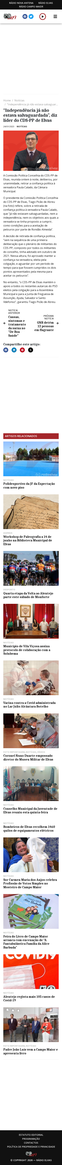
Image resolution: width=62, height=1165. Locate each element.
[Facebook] (24, 16)
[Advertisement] (31, 59)
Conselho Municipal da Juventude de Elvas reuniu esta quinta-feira (30, 810)
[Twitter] (31, 16)
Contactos (31, 1142)
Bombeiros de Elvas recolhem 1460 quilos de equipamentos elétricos (29, 828)
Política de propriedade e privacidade (31, 1146)
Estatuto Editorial (31, 1134)
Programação (31, 1138)
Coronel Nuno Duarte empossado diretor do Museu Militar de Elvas (28, 757)
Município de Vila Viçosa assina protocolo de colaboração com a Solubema (26, 650)
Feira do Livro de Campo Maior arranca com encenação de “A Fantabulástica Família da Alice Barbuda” (26, 942)
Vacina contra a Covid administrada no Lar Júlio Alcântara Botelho (29, 704)
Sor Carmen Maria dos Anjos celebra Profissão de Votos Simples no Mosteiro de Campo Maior (30, 883)
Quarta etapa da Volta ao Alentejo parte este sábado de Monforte (28, 595)
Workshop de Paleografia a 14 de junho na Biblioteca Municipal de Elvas (27, 540)
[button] (42, 16)
